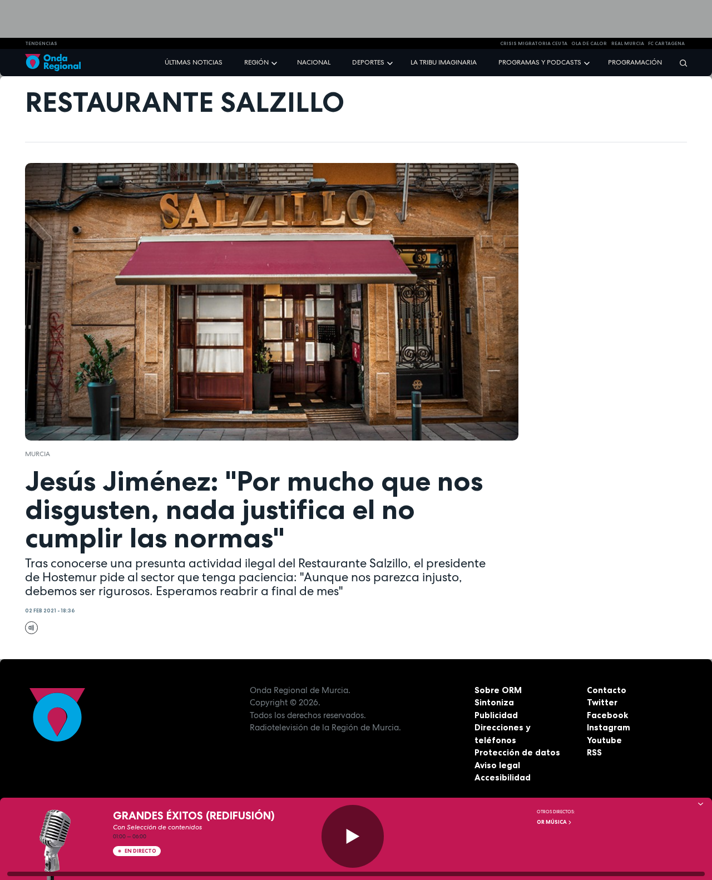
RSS (594, 752)
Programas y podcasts (539, 62)
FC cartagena (666, 43)
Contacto (606, 690)
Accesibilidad (502, 777)
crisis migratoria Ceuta (533, 43)
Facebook (607, 715)
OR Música (552, 822)
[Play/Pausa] (353, 836)
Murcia (37, 453)
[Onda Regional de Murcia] (53, 62)
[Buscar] (680, 62)
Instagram (608, 727)
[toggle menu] (275, 62)
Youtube (604, 740)
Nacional (313, 62)
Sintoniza (494, 702)
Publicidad (496, 715)
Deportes (368, 62)
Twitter (602, 702)
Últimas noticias (193, 62)
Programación (635, 62)
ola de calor (589, 43)
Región (256, 62)
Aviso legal (497, 765)
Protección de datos (517, 752)
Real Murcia (627, 43)
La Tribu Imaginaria (444, 62)
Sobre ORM (498, 690)
